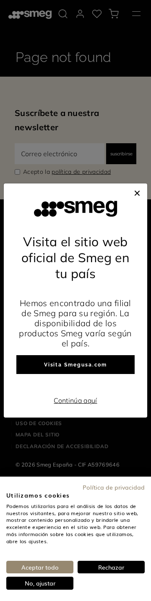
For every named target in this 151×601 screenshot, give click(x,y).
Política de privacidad (114, 487)
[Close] (137, 192)
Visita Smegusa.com (75, 365)
